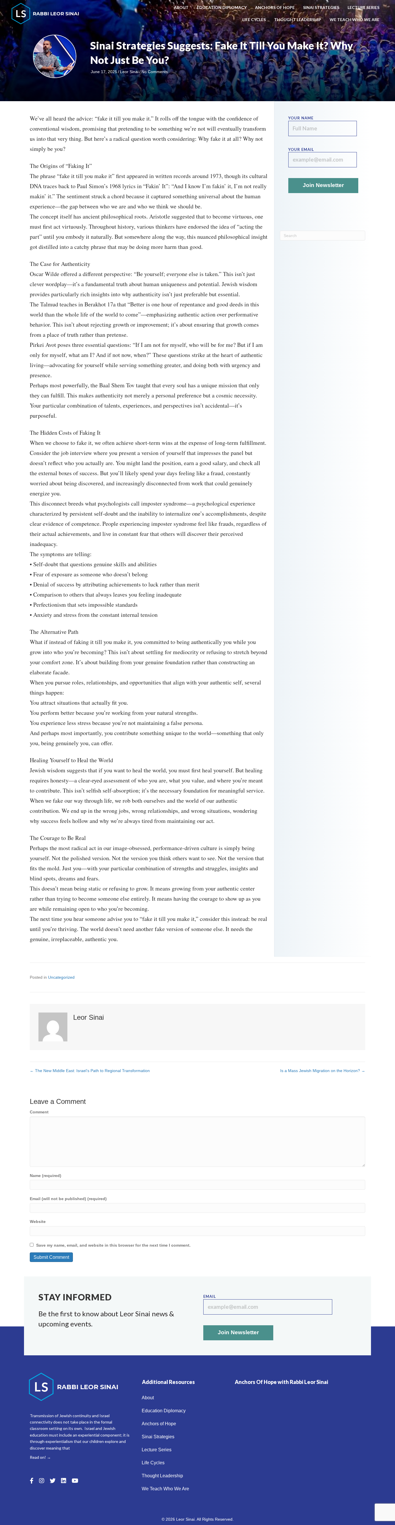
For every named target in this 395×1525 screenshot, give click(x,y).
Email (209, 1296)
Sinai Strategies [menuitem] (321, 7)
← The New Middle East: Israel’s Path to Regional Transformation (90, 1070)
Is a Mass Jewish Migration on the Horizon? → (322, 1070)
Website (38, 1221)
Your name (300, 118)
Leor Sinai (129, 71)
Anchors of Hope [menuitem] (275, 7)
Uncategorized (61, 977)
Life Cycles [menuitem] (254, 19)
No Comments (154, 71)
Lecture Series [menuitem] (363, 7)
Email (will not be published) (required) (68, 1198)
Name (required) (45, 1175)
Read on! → (40, 1457)
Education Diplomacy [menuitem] (222, 7)
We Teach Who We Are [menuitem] (354, 19)
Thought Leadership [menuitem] (297, 19)
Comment (39, 1112)
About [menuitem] (181, 7)
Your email (301, 149)
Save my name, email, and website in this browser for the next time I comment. (113, 1245)
